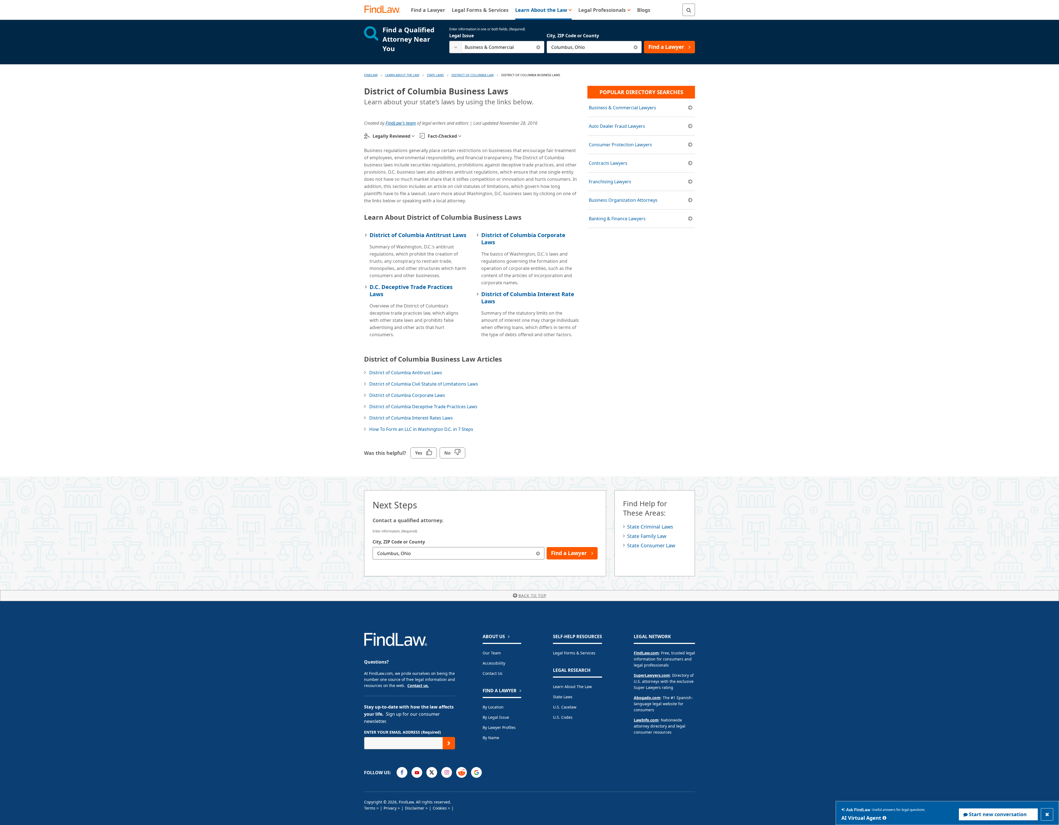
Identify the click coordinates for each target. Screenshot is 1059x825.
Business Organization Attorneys (623, 200)
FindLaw (371, 75)
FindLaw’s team (401, 123)
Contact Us (492, 673)
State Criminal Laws (650, 526)
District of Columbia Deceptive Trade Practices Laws (423, 407)
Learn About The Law (402, 75)
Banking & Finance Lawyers (617, 219)
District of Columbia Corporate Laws (523, 238)
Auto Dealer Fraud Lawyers (617, 126)
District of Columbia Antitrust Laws (418, 235)
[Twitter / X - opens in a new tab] (431, 772)
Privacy (390, 808)
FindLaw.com (646, 653)
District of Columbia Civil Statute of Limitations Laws (423, 384)
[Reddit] (461, 772)
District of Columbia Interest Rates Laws (411, 418)
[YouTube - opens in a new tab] (416, 772)
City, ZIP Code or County (573, 36)
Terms (369, 808)
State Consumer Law (651, 545)
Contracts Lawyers (608, 163)
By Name (491, 737)
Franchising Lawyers (610, 182)
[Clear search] (538, 47)
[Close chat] (1047, 814)
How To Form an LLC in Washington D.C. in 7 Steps (421, 429)
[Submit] (449, 743)
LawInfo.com (646, 720)
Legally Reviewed (391, 136)
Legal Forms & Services (574, 653)
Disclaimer (414, 808)
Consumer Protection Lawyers (620, 145)
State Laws (435, 75)
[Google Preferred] (476, 772)
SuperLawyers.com (652, 675)
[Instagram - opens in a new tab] (446, 772)
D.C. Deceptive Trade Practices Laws (411, 290)
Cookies (440, 808)
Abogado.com (647, 697)
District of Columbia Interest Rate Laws (527, 297)
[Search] (689, 10)
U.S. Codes (563, 717)
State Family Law (646, 536)
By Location (493, 707)
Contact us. (418, 685)
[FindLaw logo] (384, 9)
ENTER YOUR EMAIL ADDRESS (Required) (402, 732)
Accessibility (494, 663)
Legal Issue (461, 36)
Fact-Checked (442, 136)
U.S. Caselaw (564, 707)
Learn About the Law (572, 686)
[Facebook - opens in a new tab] (402, 772)
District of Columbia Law (472, 75)
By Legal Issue (496, 717)
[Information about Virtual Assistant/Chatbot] (884, 818)
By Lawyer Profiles (499, 727)
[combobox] (496, 47)
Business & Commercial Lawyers (622, 108)
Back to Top (532, 595)
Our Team (492, 653)
